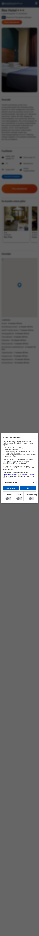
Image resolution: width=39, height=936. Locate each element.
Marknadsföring (31, 495)
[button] (19, 482)
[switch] (8, 498)
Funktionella (8, 495)
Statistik (19, 495)
